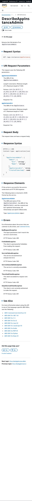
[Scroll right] (25, 5)
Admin (12, 159)
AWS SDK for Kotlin (10, 328)
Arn (13, 162)
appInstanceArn (7, 103)
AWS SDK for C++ (10, 318)
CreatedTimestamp (17, 170)
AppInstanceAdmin (14, 157)
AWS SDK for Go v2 (10, 320)
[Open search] (28, 6)
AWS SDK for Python (11, 333)
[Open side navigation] (2, 10)
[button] (7, 37)
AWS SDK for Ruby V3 (11, 336)
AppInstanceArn (16, 168)
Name (14, 164)
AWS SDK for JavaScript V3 (13, 326)
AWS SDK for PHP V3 (11, 331)
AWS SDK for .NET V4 (11, 315)
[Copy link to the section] (2, 51)
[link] (21, 15)
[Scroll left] (9, 5)
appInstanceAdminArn (9, 76)
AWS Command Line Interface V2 (15, 313)
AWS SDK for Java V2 (11, 323)
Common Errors (25, 226)
